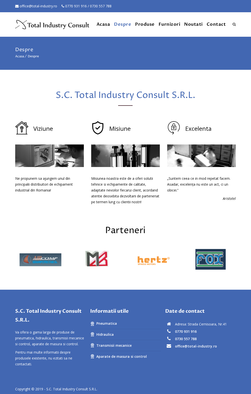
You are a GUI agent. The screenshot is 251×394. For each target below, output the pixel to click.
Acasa (103, 24)
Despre (122, 24)
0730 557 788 (101, 6)
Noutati (193, 24)
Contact (216, 24)
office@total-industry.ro (38, 6)
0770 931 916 (75, 6)
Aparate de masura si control (121, 356)
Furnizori (169, 24)
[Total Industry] (52, 24)
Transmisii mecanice (114, 345)
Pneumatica (106, 323)
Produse (145, 24)
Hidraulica (105, 334)
